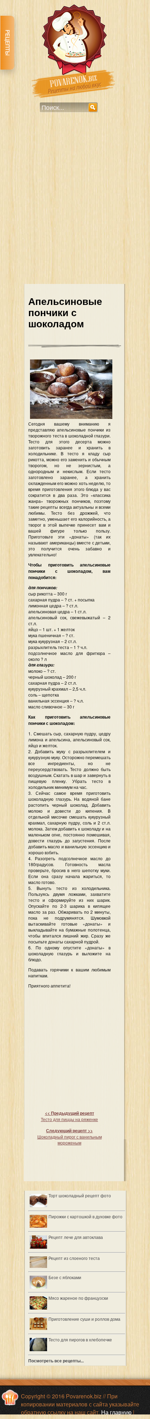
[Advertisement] (75, 203)
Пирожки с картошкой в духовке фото (85, 1216)
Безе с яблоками (64, 1277)
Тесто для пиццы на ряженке (69, 1116)
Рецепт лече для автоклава (75, 1237)
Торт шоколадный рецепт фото (79, 1195)
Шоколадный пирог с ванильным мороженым (69, 1136)
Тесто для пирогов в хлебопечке (80, 1339)
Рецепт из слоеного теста (74, 1258)
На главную (116, 1412)
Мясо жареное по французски (78, 1298)
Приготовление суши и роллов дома (84, 1319)
